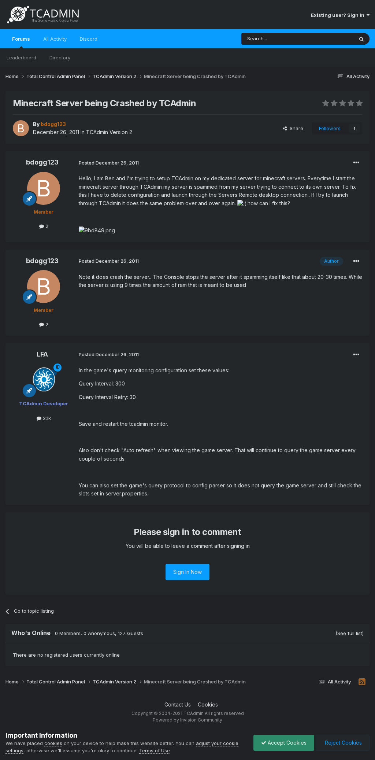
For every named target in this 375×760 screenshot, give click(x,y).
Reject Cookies (342, 742)
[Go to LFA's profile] (43, 380)
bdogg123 (42, 162)
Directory (59, 57)
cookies (53, 743)
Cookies (208, 704)
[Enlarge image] (241, 203)
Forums (21, 39)
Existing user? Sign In (339, 15)
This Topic (332, 38)
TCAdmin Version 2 (109, 132)
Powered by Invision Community (187, 720)
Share (295, 128)
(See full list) (349, 633)
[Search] (361, 39)
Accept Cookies (286, 742)
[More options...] (356, 162)
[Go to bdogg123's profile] (21, 128)
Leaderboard (21, 57)
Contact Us (177, 704)
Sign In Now (187, 572)
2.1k (46, 418)
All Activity (55, 39)
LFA (42, 354)
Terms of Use (154, 750)
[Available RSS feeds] (362, 682)
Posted (109, 163)
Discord (88, 39)
